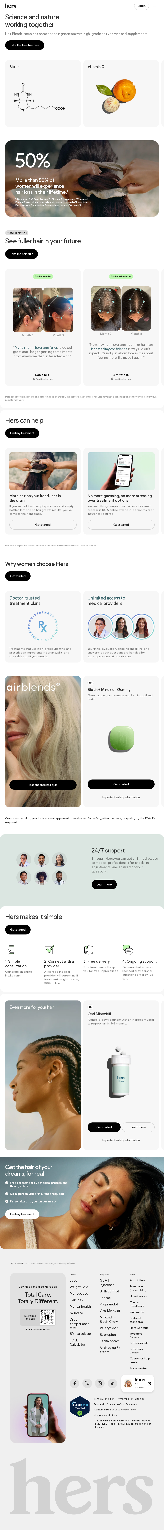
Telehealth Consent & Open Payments (115, 1404)
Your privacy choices (105, 1415)
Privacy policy (125, 1398)
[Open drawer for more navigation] (154, 6)
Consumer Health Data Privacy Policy (115, 1409)
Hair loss (22, 1263)
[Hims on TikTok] (112, 1383)
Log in (142, 6)
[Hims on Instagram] (100, 1383)
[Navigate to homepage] (10, 5)
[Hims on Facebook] (74, 1383)
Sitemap (139, 1398)
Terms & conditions (104, 1398)
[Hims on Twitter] (87, 1383)
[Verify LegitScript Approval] (80, 1412)
